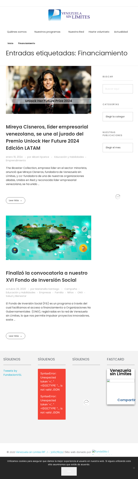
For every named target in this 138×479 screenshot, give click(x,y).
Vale (69, 471)
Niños (70, 292)
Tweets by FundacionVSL (12, 373)
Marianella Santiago (47, 289)
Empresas (45, 292)
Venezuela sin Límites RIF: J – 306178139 (39, 452)
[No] (133, 468)
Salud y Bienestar (16, 296)
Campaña (70, 289)
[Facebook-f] (133, 453)
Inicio (10, 43)
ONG (80, 292)
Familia (59, 292)
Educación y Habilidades (69, 157)
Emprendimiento (16, 160)
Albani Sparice (41, 157)
